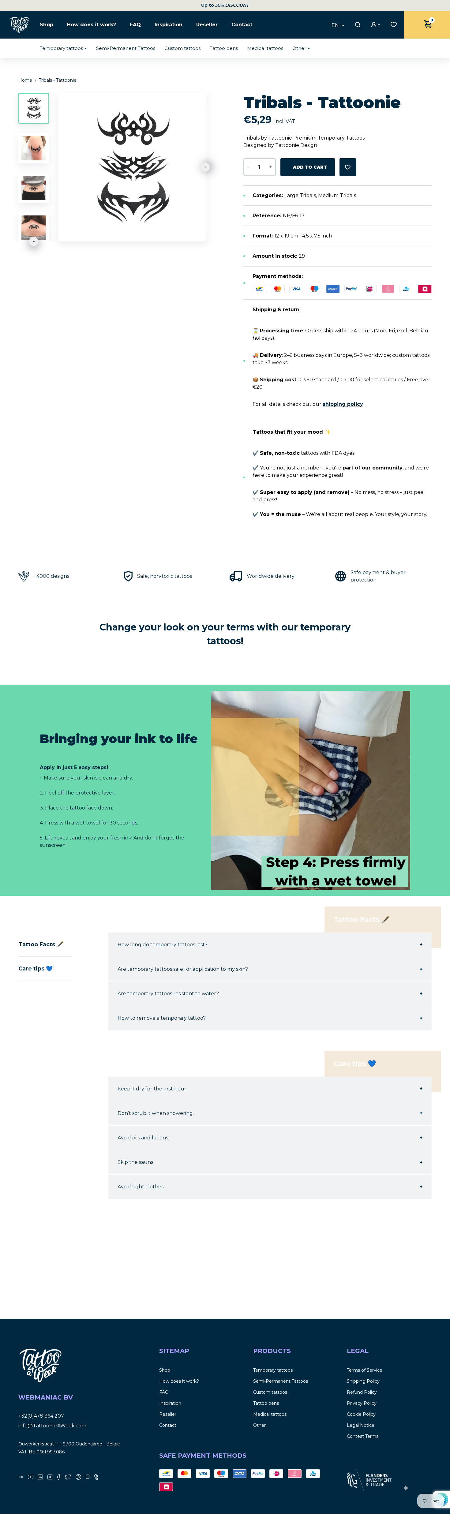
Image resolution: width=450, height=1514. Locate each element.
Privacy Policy (362, 1403)
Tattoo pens (224, 48)
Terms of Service (364, 1370)
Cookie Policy (361, 1414)
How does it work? (91, 24)
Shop (46, 24)
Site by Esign (406, 1488)
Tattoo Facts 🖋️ (40, 944)
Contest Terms (362, 1436)
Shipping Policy (363, 1381)
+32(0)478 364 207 (41, 1416)
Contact (241, 24)
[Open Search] (357, 24)
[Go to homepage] (20, 24)
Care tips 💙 (35, 968)
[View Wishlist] (392, 24)
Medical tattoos (265, 48)
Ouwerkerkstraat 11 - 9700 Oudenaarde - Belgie (69, 1444)
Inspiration (168, 24)
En (335, 25)
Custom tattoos (182, 48)
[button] (205, 167)
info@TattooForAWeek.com (52, 1426)
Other (299, 48)
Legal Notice (360, 1425)
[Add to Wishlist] (347, 167)
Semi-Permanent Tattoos (125, 48)
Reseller (207, 24)
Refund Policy (362, 1392)
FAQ (135, 24)
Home (25, 80)
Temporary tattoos (61, 48)
